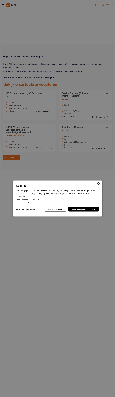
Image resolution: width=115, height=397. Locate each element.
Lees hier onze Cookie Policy (27, 199)
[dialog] (57, 198)
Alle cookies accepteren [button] (83, 209)
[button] (26, 209)
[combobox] (98, 183)
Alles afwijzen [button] (55, 209)
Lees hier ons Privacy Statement (29, 202)
